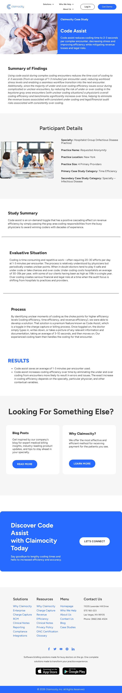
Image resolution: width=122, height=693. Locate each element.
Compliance (20, 631)
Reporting (19, 627)
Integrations (20, 635)
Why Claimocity (46, 606)
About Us (65, 614)
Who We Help (68, 610)
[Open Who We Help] (73, 4)
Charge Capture (46, 610)
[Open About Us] (73, 9)
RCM (16, 618)
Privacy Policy (45, 627)
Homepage (66, 606)
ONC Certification (47, 631)
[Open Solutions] (53, 4)
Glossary (42, 635)
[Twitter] (55, 649)
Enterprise (19, 610)
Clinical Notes (45, 622)
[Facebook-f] (48, 649)
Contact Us (67, 618)
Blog (63, 622)
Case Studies (68, 627)
